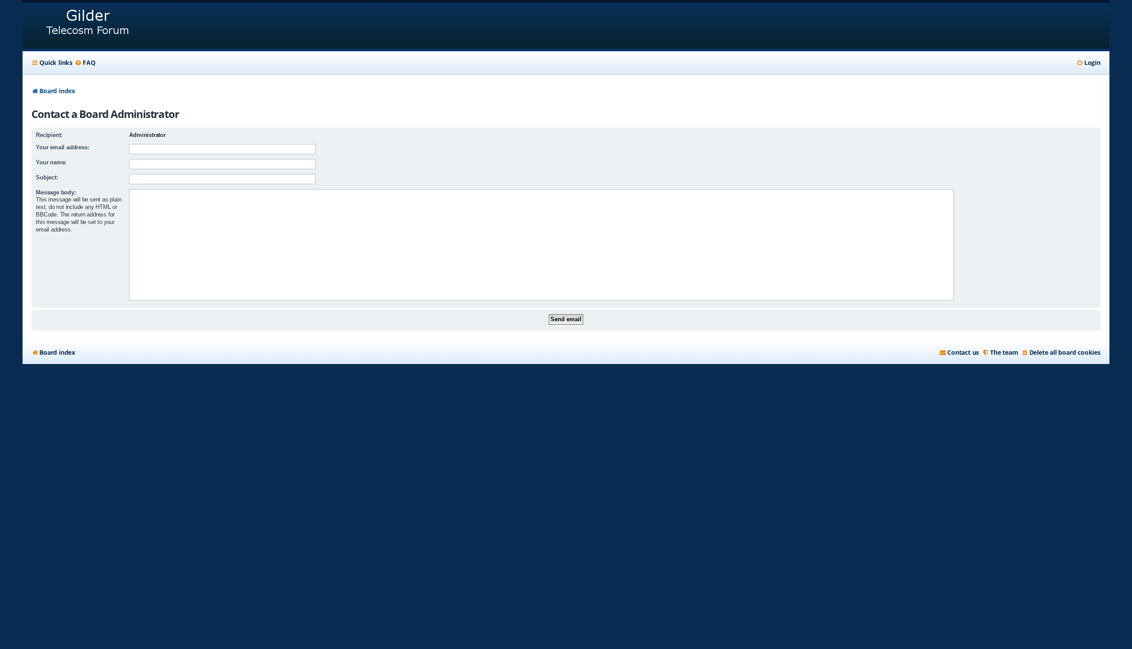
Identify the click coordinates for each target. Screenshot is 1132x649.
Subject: (46, 177)
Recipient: (49, 135)
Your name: (51, 162)
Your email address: (62, 147)
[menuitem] (85, 63)
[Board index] (88, 26)
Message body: (56, 192)
